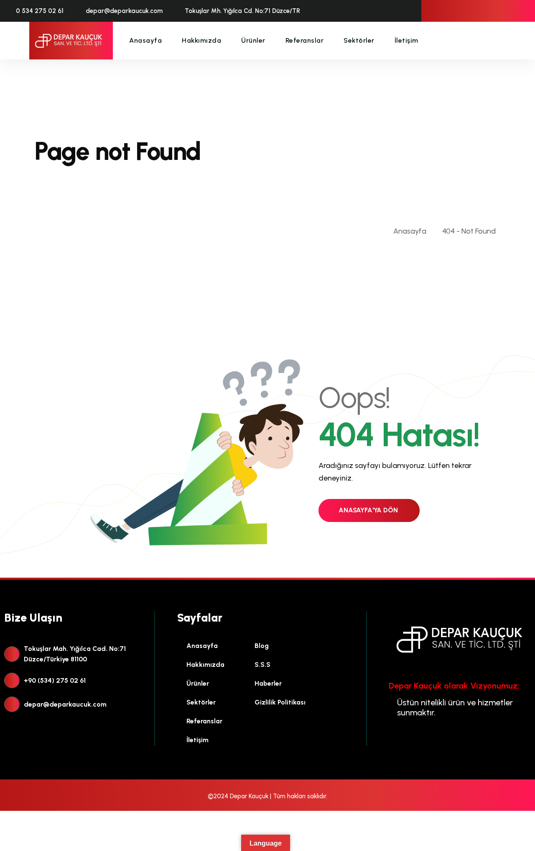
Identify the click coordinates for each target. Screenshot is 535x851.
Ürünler (253, 40)
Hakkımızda (201, 40)
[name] (68, 40)
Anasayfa (145, 40)
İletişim (406, 40)
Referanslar (304, 40)
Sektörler (359, 40)
